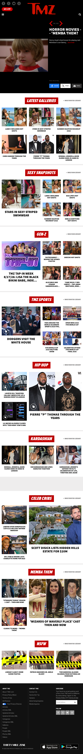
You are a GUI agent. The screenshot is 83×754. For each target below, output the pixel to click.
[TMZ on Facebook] (3, 3)
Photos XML (6, 734)
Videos (4, 737)
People (4, 728)
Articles (5, 707)
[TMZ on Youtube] (14, 3)
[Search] (80, 14)
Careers (32, 698)
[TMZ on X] (8, 3)
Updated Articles (8, 713)
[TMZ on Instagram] (19, 3)
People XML (6, 731)
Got (7, 9)
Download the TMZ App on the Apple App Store (50, 746)
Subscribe (75, 702)
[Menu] (3, 14)
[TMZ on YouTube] (67, 712)
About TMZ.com (8, 692)
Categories (6, 719)
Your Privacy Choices (14, 704)
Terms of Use (7, 698)
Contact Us (33, 692)
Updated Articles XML (10, 716)
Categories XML (8, 722)
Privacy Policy (60, 698)
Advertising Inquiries (36, 701)
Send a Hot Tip (34, 695)
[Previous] (51, 23)
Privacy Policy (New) (9, 695)
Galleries (5, 725)
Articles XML (6, 710)
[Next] (61, 23)
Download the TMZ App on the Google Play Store (69, 746)
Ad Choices (6, 701)
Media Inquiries (34, 704)
